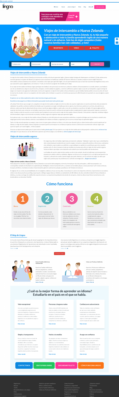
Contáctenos (24, 365)
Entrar (56, 6)
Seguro (92, 396)
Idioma (90, 6)
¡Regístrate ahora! (91, 158)
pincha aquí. (49, 129)
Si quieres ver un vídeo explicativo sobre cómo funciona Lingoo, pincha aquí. (33, 98)
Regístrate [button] (58, 48)
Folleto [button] (95, 48)
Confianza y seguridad (71, 385)
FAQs (79, 6)
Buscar (63, 6)
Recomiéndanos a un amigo (22, 390)
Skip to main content (6, 1)
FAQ (15, 392)
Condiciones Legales (20, 396)
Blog (85, 6)
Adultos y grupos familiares (47, 383)
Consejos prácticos (70, 396)
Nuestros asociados (95, 390)
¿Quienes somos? (95, 383)
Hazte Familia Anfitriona (46, 387)
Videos (92, 394)
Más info (20, 324)
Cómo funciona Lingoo (91, 365)
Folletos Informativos (96, 392)
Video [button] (76, 48)
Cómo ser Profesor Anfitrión (47, 390)
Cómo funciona (69, 383)
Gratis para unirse (100, 6)
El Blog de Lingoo (59, 253)
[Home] (8, 6)
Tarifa (15, 387)
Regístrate (17, 383)
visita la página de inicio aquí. (72, 131)
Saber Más (39, 282)
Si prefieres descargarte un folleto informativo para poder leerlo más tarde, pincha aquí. (37, 101)
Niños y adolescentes (45, 385)
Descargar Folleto (66, 365)
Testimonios (93, 385)
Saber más (13, 248)
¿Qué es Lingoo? (72, 6)
